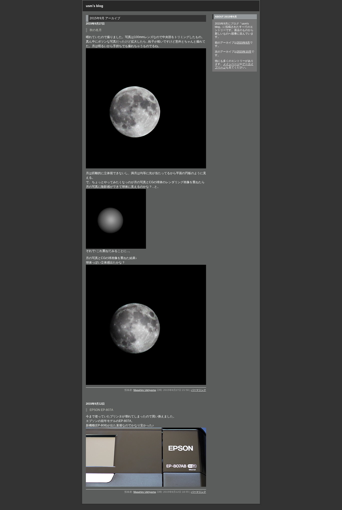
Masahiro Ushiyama (144, 390)
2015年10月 (244, 51)
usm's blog (94, 6)
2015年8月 (243, 42)
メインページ (231, 64)
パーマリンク (198, 390)
